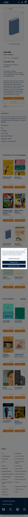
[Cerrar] (25, 249)
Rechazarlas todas (14, 262)
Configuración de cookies (14, 258)
